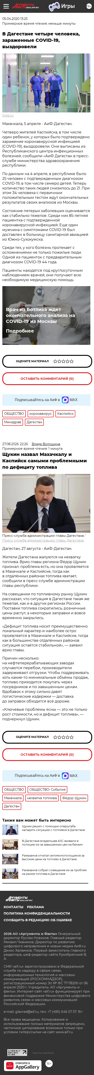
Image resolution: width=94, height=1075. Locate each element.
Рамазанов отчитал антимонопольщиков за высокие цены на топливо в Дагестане (53, 857)
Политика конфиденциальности (37, 913)
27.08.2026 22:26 (15, 444)
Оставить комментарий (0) (47, 379)
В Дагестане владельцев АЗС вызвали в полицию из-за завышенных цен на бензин (52, 842)
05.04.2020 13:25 (15, 19)
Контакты (13, 907)
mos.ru (7, 115)
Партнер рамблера (43, 1052)
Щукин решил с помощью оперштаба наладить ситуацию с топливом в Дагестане (53, 828)
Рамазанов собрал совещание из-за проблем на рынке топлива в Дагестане (54, 871)
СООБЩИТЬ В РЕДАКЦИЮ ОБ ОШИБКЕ (38, 920)
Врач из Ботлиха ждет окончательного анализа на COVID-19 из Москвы (40, 315)
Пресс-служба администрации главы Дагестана (43, 540)
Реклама (35, 907)
